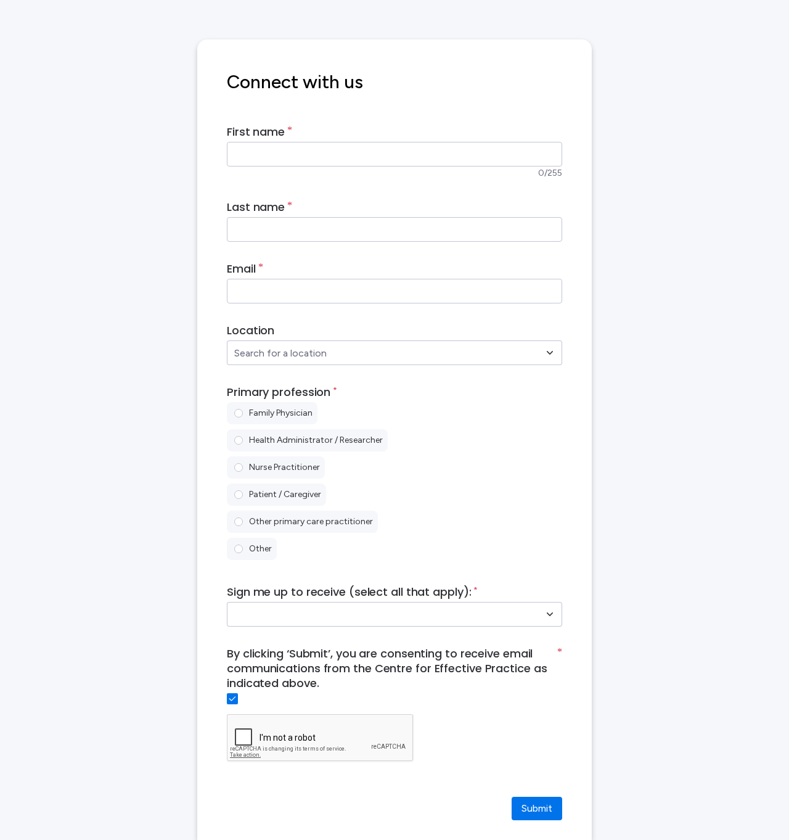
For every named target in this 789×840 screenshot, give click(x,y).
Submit (536, 808)
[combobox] (381, 352)
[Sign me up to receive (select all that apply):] (550, 614)
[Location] (550, 353)
